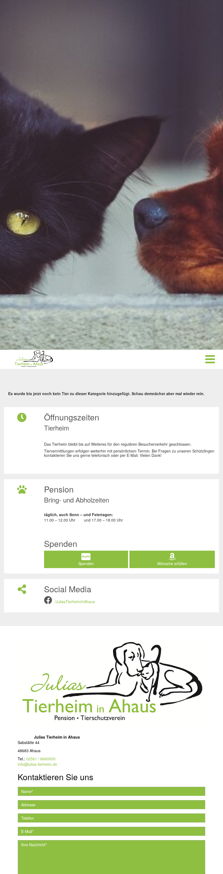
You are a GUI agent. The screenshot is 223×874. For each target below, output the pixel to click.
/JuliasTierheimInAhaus (75, 601)
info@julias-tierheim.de (37, 764)
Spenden (86, 563)
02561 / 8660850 (40, 758)
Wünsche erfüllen (172, 563)
